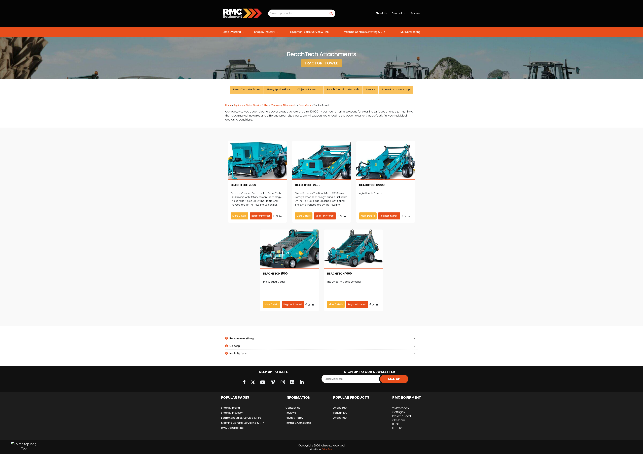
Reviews (415, 13)
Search (331, 13)
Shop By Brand (232, 32)
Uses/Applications (279, 89)
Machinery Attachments (283, 105)
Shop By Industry (264, 32)
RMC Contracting (409, 32)
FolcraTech (327, 449)
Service (370, 89)
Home (228, 105)
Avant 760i (340, 418)
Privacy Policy (294, 418)
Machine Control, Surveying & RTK (364, 32)
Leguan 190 (340, 413)
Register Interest (261, 215)
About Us (381, 13)
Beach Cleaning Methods (343, 89)
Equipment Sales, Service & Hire (309, 32)
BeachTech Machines (246, 89)
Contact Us (399, 13)
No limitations (238, 353)
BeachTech (305, 105)
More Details (239, 215)
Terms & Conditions (298, 423)
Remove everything (241, 338)
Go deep (234, 346)
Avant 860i (340, 408)
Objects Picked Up (308, 89)
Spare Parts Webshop (396, 89)
